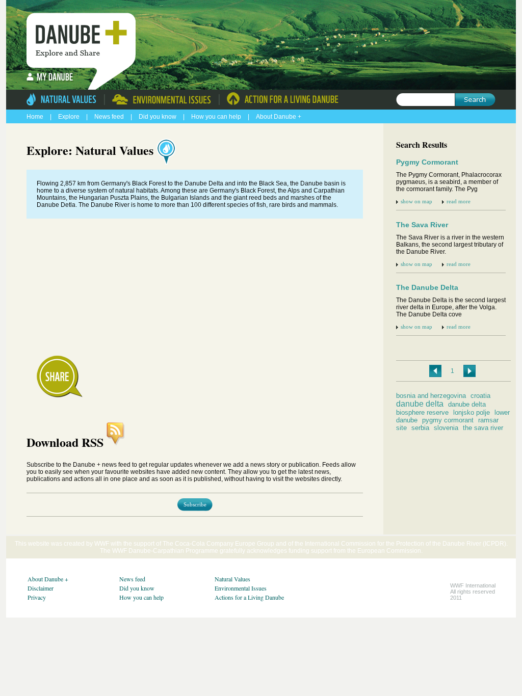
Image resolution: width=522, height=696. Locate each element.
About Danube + (278, 116)
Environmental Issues (241, 588)
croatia (480, 395)
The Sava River (422, 225)
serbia (420, 428)
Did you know (158, 116)
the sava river (483, 428)
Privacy (37, 597)
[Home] (84, 36)
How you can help (217, 116)
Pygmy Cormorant (427, 162)
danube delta (419, 403)
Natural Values (232, 579)
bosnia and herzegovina (431, 395)
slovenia (446, 428)
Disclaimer (41, 588)
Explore (69, 116)
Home (35, 116)
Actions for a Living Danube (249, 597)
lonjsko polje (471, 412)
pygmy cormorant (448, 420)
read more (459, 201)
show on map (417, 201)
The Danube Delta (427, 287)
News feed (109, 116)
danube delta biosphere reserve (441, 408)
